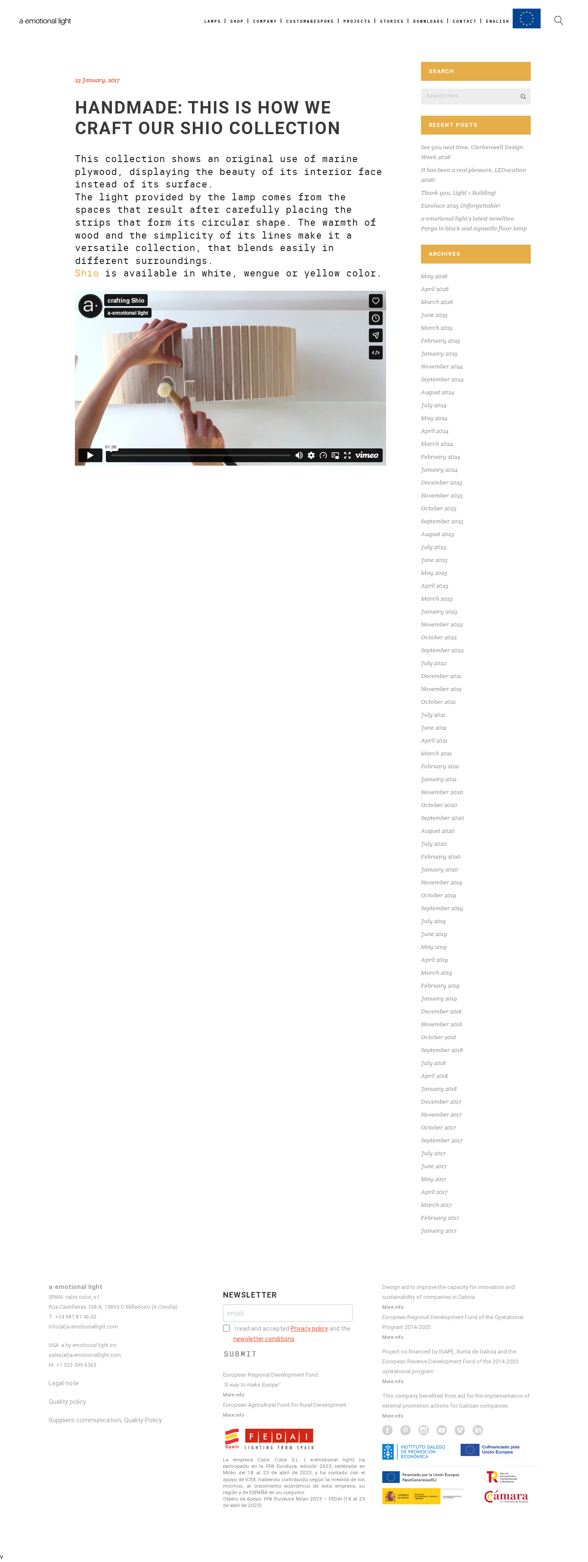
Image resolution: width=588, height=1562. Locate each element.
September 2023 (442, 521)
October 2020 (439, 805)
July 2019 (433, 921)
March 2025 (437, 327)
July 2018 (433, 1063)
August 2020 (438, 831)
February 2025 (440, 340)
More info (233, 1395)
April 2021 (434, 740)
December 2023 (441, 482)
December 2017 (441, 1101)
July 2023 (433, 547)
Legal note (64, 1383)
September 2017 (441, 1140)
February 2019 (440, 985)
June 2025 (434, 315)
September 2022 (442, 650)
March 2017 (436, 1205)
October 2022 (439, 637)
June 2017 (433, 1166)
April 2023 (435, 585)
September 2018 (442, 1050)
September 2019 (442, 908)
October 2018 (438, 1037)
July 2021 (433, 714)
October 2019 (438, 895)
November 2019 (441, 882)
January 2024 (439, 469)
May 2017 (433, 1179)
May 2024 (434, 418)
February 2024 (440, 456)
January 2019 (439, 998)
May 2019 (434, 947)
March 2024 (437, 444)
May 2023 (434, 573)
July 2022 (433, 663)
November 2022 (442, 624)
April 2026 (435, 289)
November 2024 (442, 366)
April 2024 (435, 431)
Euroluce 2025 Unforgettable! (460, 205)
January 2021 (439, 779)
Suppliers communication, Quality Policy (105, 1420)
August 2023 (437, 534)
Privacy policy (309, 1328)
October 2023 (439, 508)
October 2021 (438, 702)
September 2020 (442, 818)
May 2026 (434, 276)
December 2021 (441, 676)
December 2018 (441, 1011)
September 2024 (442, 379)
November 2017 (441, 1114)
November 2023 (442, 495)
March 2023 (437, 598)
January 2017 (438, 1230)
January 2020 (439, 869)
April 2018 (434, 1076)
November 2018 (441, 1024)
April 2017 (434, 1192)
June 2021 (434, 727)
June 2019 (434, 934)
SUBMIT (240, 1354)
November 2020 (442, 792)
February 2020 (441, 856)
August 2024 (437, 392)
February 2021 (440, 766)
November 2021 (441, 689)
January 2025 (439, 353)
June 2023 (434, 560)
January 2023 (439, 611)
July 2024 (433, 405)
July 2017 (433, 1153)
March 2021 (436, 753)
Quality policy (67, 1401)
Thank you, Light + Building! (458, 192)
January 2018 (439, 1088)
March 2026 (437, 302)
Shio (87, 273)
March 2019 (436, 972)
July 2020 (434, 843)
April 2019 (434, 960)
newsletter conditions (263, 1338)
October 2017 (438, 1127)
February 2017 (440, 1217)
